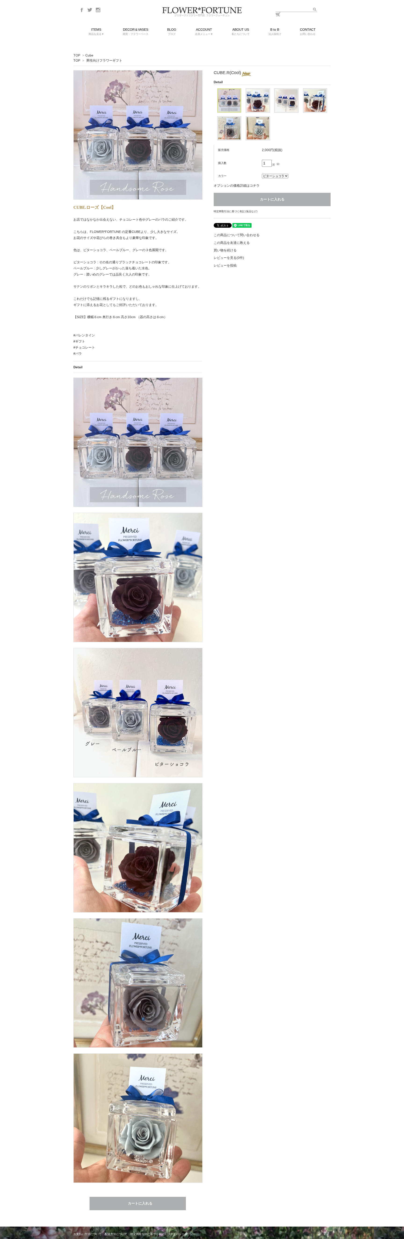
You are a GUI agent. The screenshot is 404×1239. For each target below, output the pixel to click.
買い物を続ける (225, 250)
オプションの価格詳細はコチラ (237, 185)
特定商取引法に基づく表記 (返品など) (235, 211)
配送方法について (116, 1234)
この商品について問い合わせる (237, 235)
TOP (76, 55)
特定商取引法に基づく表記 (147, 1234)
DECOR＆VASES (135, 31)
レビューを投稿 (225, 265)
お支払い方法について (87, 1234)
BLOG (171, 31)
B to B (274, 31)
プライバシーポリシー (181, 1234)
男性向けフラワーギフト (104, 60)
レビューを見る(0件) (229, 258)
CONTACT (308, 31)
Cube (89, 55)
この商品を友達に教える (232, 243)
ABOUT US (241, 31)
